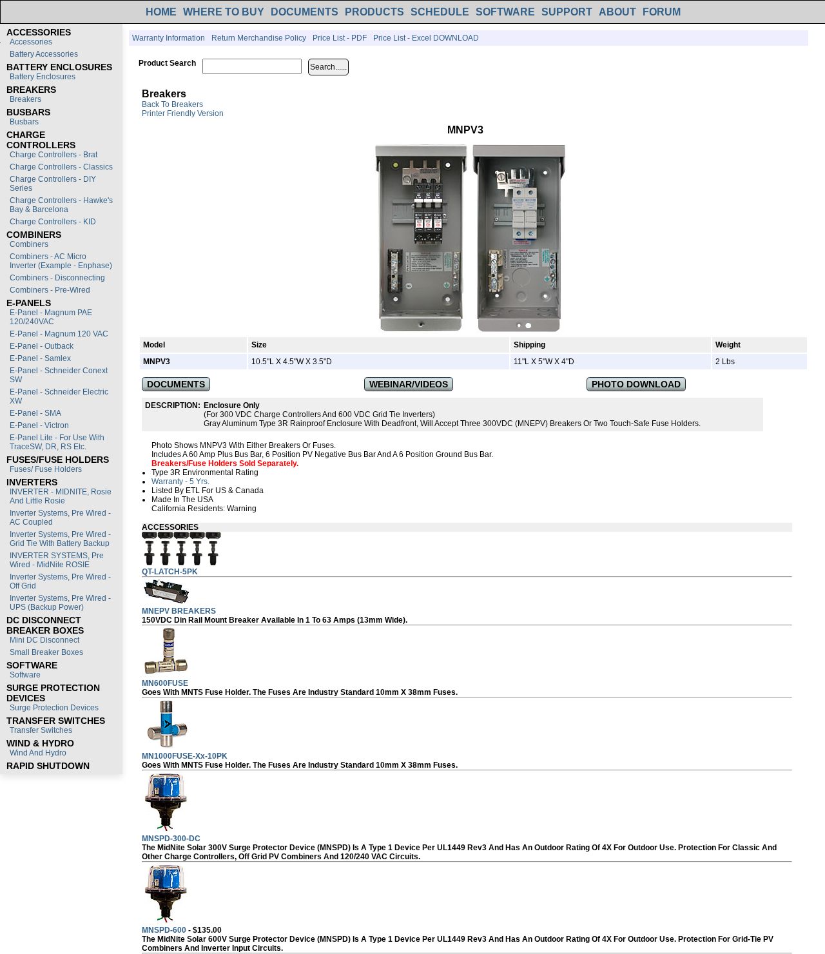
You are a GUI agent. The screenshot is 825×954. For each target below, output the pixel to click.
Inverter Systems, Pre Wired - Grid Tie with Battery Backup (60, 539)
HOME (161, 11)
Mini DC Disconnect (44, 640)
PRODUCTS (374, 11)
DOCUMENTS (304, 11)
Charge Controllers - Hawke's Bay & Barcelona (61, 205)
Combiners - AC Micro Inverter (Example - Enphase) (61, 261)
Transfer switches (41, 730)
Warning (242, 508)
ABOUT (617, 11)
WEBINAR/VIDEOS (408, 384)
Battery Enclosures (42, 76)
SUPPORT (566, 11)
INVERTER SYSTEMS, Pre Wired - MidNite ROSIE (57, 560)
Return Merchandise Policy (258, 38)
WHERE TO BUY (223, 11)
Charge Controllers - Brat (53, 154)
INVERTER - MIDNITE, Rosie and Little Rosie (61, 496)
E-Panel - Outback (41, 346)
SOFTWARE (505, 11)
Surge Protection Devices (54, 707)
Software (25, 674)
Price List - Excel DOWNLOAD (426, 38)
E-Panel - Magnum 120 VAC (59, 333)
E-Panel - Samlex (40, 358)
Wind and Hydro (38, 752)
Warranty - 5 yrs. (180, 481)
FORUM (662, 11)
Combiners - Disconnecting (57, 277)
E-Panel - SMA (35, 413)
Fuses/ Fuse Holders (46, 469)
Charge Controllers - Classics (61, 166)
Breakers (25, 99)
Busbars (24, 121)
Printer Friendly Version (183, 113)
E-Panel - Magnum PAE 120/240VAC (51, 317)
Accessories (31, 41)
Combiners (29, 244)
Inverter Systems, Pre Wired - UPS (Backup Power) (60, 603)
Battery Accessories (44, 54)
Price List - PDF (340, 38)
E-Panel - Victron (39, 425)
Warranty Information (168, 38)
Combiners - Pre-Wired (50, 290)
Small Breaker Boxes (46, 652)
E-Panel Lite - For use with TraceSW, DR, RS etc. (57, 442)
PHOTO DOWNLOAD (636, 384)
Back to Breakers (172, 104)
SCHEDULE (440, 11)
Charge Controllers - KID (53, 221)
